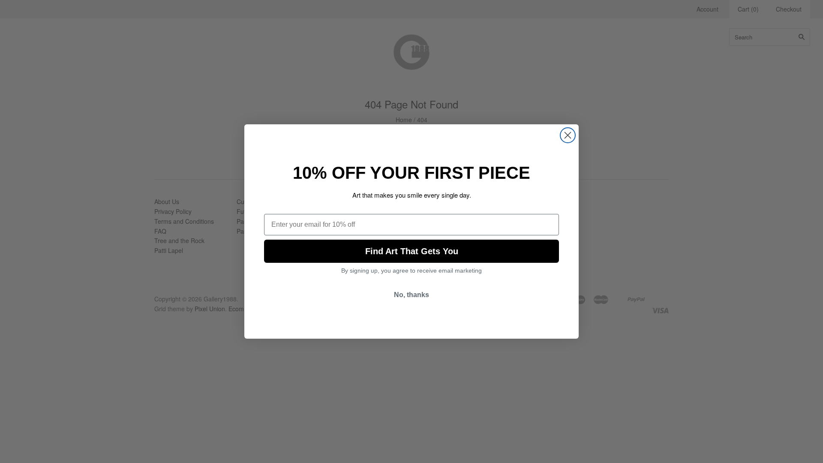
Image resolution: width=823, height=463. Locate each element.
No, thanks (411, 294)
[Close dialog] (567, 135)
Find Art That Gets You (411, 251)
